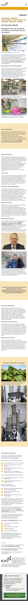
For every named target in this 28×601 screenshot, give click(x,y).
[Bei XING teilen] (24, 15)
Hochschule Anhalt (5, 18)
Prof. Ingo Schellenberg (6, 19)
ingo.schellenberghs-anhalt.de (12, 546)
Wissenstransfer (12, 21)
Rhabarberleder (14, 18)
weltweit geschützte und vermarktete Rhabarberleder (11, 141)
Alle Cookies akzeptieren (14, 596)
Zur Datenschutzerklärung (9, 583)
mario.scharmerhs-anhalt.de (11, 549)
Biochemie (15, 19)
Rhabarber (20, 19)
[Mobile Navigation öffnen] (26, 4)
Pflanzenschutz (5, 21)
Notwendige (8, 585)
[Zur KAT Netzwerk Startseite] (4, 5)
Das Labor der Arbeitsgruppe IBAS (9, 520)
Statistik (8, 587)
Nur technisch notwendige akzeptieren (14, 594)
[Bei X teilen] (22, 15)
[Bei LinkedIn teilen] (26, 15)
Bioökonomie (20, 21)
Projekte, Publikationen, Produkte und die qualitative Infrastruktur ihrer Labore (12, 223)
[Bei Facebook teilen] (20, 15)
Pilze (25, 19)
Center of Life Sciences (16, 61)
